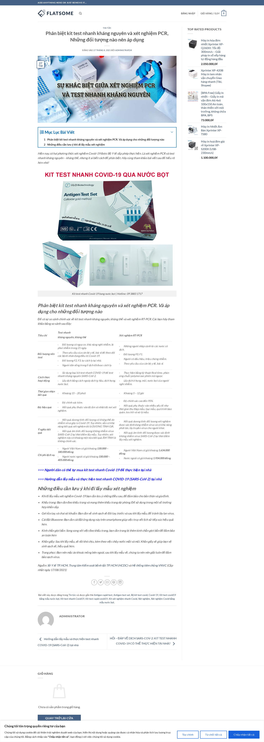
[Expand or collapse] (172, 132)
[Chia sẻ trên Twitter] (101, 582)
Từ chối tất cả (213, 734)
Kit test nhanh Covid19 (72, 598)
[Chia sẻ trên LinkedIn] (120, 582)
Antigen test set (122, 595)
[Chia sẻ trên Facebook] (94, 582)
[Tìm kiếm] (80, 13)
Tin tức (107, 28)
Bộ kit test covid (139, 595)
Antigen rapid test (103, 595)
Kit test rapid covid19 (96, 598)
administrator (123, 50)
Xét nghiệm (144, 598)
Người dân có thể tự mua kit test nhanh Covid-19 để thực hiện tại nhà (97, 470)
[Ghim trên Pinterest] (114, 582)
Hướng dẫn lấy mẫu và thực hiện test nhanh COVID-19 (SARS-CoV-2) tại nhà (103, 479)
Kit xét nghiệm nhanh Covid (123, 598)
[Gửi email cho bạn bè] (107, 582)
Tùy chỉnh (188, 734)
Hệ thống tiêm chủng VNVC (149, 565)
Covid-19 (153, 595)
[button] (188, 13)
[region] (132, 731)
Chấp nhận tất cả (244, 734)
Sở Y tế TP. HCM (57, 565)
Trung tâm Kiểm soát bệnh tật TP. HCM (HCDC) (98, 565)
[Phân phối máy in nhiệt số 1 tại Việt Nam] (56, 13)
